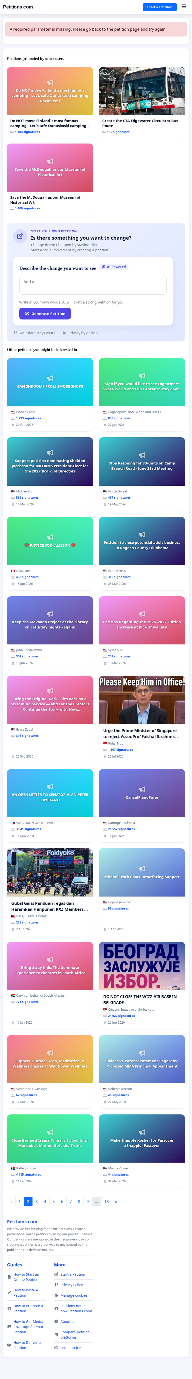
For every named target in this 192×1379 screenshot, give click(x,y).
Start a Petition (159, 7)
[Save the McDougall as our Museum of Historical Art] (50, 179)
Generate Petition (49, 313)
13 (106, 1201)
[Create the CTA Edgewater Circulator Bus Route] (142, 102)
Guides (14, 1265)
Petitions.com (18, 6)
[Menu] (184, 7)
